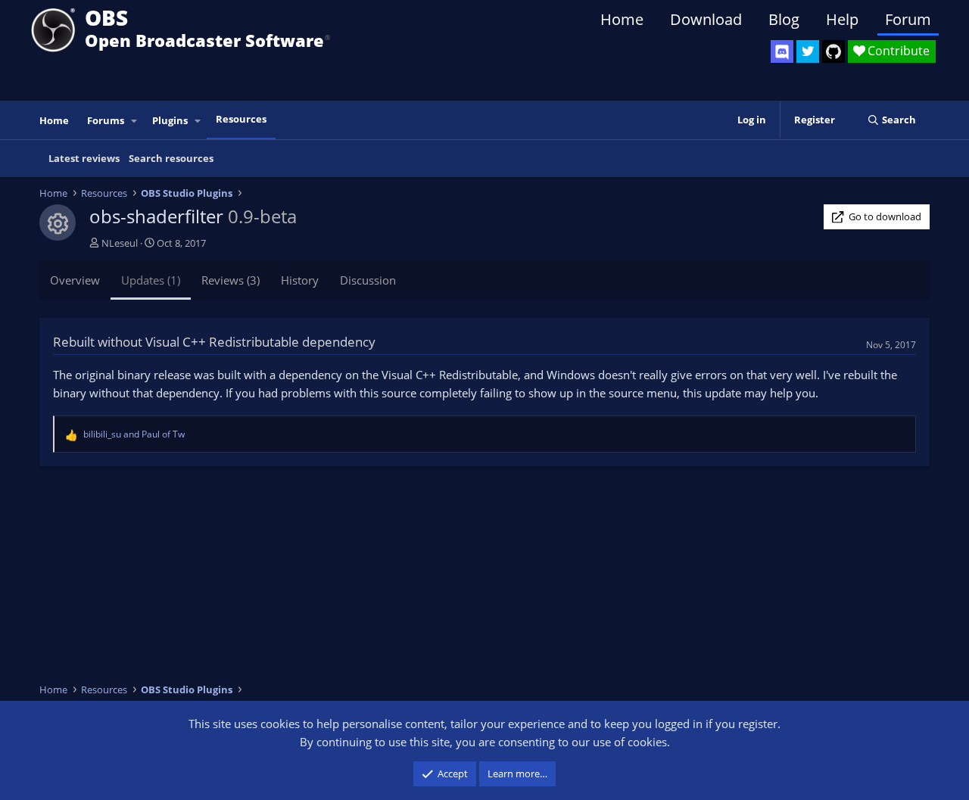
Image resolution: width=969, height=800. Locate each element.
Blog (783, 19)
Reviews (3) (230, 280)
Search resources (171, 158)
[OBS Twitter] (807, 51)
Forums (105, 120)
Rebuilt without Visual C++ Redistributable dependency (214, 341)
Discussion (368, 280)
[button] (135, 120)
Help (842, 19)
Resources (241, 119)
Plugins (170, 120)
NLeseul (119, 243)
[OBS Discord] (782, 51)
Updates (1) (150, 280)
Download (706, 19)
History (300, 280)
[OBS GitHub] (833, 51)
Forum (908, 19)
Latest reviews (84, 158)
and (134, 434)
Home (621, 19)
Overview (75, 280)
